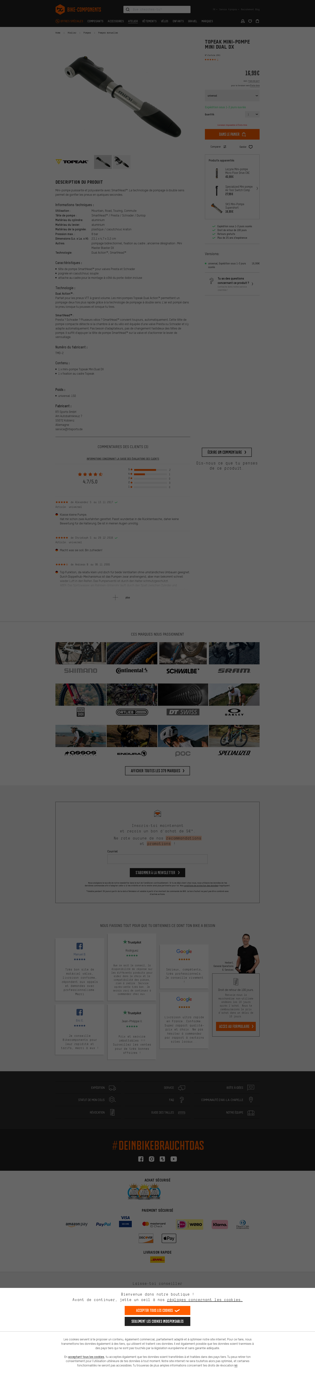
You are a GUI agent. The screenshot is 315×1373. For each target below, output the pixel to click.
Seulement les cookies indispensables (157, 1321)
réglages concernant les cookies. (205, 1299)
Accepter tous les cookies (154, 1310)
